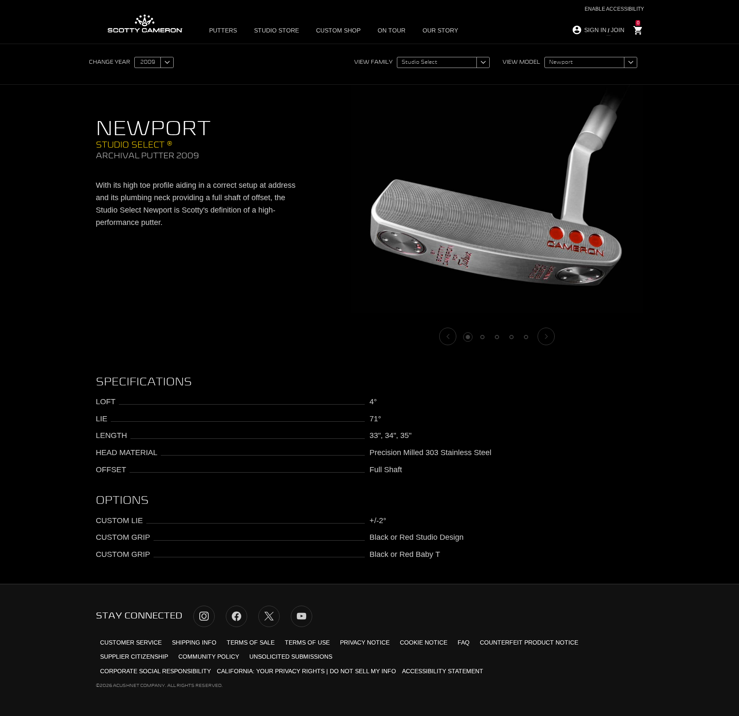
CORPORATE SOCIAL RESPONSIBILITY (155, 671)
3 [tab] (497, 337)
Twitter (269, 616)
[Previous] (447, 336)
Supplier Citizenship (134, 656)
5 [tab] (526, 337)
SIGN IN (595, 30)
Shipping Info (194, 642)
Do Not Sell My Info (363, 671)
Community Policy (208, 656)
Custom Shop (338, 30)
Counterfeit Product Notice (529, 642)
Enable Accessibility (614, 9)
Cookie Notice (423, 642)
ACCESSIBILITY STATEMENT (442, 671)
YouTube (301, 616)
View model (521, 62)
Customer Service (131, 642)
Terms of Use (307, 642)
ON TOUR (391, 30)
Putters (223, 30)
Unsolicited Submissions (290, 656)
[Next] (546, 336)
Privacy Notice (365, 642)
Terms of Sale (251, 642)
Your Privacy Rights (290, 671)
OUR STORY (440, 30)
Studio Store (276, 30)
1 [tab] (468, 337)
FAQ (464, 642)
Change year (109, 62)
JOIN (617, 30)
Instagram (204, 616)
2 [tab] (482, 337)
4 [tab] (511, 337)
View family (373, 62)
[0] (638, 30)
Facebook (236, 616)
